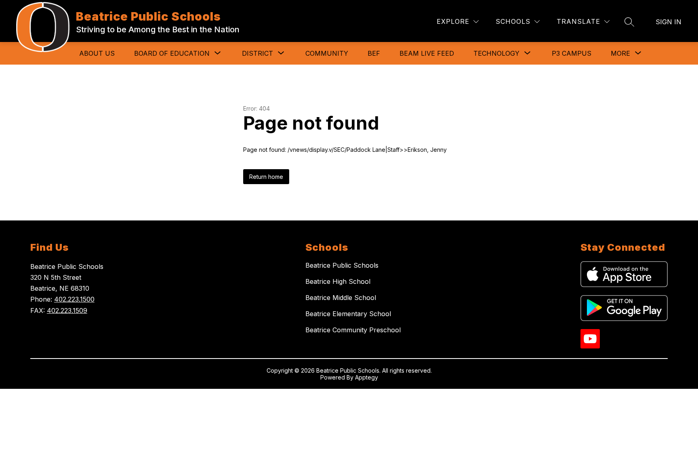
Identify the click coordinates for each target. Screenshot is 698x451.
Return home (266, 176)
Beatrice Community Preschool (353, 330)
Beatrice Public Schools (341, 265)
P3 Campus (571, 53)
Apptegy (366, 377)
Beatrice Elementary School (348, 314)
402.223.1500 (74, 299)
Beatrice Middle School (340, 298)
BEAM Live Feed (426, 53)
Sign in (668, 22)
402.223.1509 (67, 310)
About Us (97, 53)
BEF (374, 53)
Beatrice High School (337, 281)
